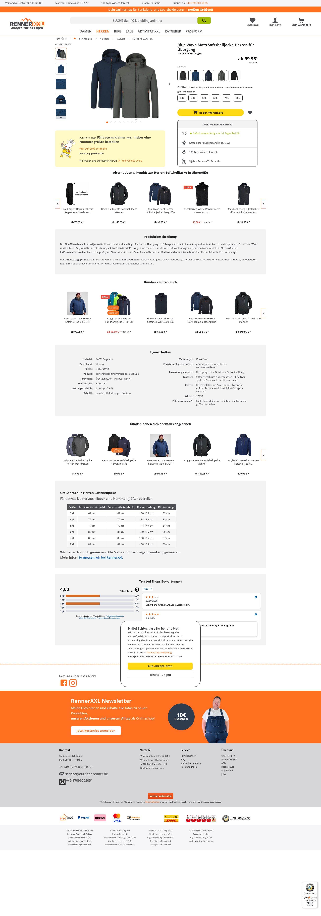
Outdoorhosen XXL (120, 834)
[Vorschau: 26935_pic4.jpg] (61, 99)
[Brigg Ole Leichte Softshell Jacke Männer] (119, 194)
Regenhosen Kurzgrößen (201, 837)
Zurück (61, 38)
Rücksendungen (189, 766)
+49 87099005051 (79, 780)
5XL (204, 97)
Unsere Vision (228, 755)
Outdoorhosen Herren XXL (120, 841)
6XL (215, 97)
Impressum (227, 770)
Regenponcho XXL (201, 834)
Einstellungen (160, 675)
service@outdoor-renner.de (86, 774)
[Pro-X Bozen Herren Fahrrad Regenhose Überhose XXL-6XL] (77, 194)
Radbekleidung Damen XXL (79, 844)
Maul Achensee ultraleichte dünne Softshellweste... (243, 210)
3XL (182, 97)
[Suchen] (204, 20)
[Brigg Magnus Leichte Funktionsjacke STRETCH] (119, 303)
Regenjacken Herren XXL (160, 844)
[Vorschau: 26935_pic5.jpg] (61, 114)
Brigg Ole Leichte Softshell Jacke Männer (119, 210)
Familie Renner (188, 755)
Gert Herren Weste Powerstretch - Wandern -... (202, 210)
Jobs (223, 774)
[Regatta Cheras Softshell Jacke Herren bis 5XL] (119, 445)
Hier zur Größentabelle (93, 148)
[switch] (310, 904)
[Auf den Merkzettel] (250, 112)
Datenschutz (227, 766)
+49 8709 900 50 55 (197, 3)
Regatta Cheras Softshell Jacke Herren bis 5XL (119, 462)
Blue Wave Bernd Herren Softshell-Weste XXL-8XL (160, 320)
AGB (223, 763)
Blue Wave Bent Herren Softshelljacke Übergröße (160, 210)
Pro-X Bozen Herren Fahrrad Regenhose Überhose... (77, 210)
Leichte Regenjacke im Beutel (200, 830)
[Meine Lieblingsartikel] (253, 19)
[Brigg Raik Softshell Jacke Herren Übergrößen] (77, 445)
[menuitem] (140, 20)
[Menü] (316, 884)
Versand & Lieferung (191, 763)
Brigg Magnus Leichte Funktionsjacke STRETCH (119, 320)
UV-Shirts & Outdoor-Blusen (201, 841)
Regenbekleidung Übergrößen (160, 837)
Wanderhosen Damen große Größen (120, 837)
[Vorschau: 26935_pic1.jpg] (61, 53)
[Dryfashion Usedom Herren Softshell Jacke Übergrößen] (243, 445)
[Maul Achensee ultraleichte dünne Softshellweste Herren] (243, 194)
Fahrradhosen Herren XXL (79, 837)
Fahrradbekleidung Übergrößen (79, 830)
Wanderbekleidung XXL (120, 830)
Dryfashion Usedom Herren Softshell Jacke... (243, 462)
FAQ (183, 759)
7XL (227, 97)
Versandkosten (152, 801)
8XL (238, 97)
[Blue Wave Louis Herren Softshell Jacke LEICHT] (77, 303)
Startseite (85, 38)
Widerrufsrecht (228, 759)
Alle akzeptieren (160, 666)
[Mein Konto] (276, 19)
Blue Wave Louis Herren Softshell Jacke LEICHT (77, 320)
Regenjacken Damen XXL (160, 841)
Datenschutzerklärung (159, 652)
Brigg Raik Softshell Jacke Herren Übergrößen (78, 462)
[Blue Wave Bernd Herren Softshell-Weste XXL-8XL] (160, 303)
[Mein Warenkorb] (302, 19)
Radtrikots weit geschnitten (79, 841)
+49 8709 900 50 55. (131, 160)
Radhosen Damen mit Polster (79, 834)
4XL (193, 97)
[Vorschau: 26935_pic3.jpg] (61, 84)
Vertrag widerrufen (161, 796)
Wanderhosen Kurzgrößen (160, 830)
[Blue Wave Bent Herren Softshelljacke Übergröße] (160, 194)
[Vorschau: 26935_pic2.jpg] (61, 69)
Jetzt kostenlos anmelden (96, 731)
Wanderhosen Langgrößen (160, 834)
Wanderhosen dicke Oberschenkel (120, 844)
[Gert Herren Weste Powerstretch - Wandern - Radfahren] (202, 194)
